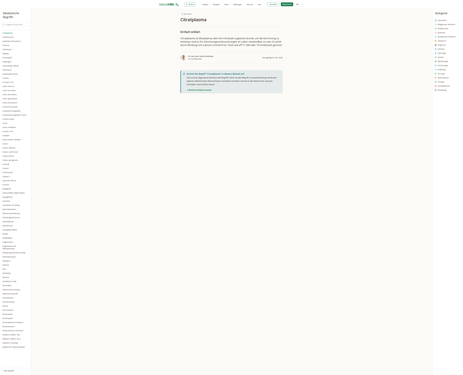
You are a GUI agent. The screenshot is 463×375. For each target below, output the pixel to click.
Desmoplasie (7, 318)
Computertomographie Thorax (14, 115)
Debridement (7, 226)
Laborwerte (188, 14)
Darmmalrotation (9, 209)
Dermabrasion (8, 298)
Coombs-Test (7, 131)
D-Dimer (5, 185)
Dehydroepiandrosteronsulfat (13, 253)
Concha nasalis (8, 119)
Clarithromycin (8, 37)
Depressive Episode (10, 294)
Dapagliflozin (7, 197)
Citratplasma (7, 33)
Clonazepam (7, 57)
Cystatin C (6, 176)
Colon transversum (9, 103)
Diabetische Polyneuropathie (13, 347)
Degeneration (7, 242)
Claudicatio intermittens (11, 41)
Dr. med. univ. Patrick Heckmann (200, 56)
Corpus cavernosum (10, 152)
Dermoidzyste (7, 310)
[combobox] (300, 4)
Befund (191, 4)
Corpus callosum (8, 148)
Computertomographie (11, 111)
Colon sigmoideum (9, 98)
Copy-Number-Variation (11, 139)
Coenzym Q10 (8, 82)
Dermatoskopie (8, 302)
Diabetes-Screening (10, 343)
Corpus (5, 144)
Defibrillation (7, 238)
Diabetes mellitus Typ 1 (11, 335)
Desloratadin (7, 314)
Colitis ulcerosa (8, 86)
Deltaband (6, 273)
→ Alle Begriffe (8, 371)
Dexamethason (8, 326)
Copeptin (5, 135)
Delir (4, 269)
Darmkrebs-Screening (10, 205)
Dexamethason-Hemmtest (12, 330)
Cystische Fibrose (9, 180)
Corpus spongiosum (10, 160)
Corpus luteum (8, 156)
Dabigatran (6, 189)
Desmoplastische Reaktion (12, 322)
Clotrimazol (6, 70)
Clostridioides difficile (10, 66)
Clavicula (5, 45)
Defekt (5, 234)
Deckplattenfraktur (9, 230)
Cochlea (5, 78)
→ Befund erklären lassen (199, 90)
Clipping (5, 53)
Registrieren (287, 4)
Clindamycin (7, 49)
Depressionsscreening (11, 289)
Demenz (5, 277)
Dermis (5, 306)
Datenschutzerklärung (11, 213)
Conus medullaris (9, 127)
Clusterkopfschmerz (10, 74)
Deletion (5, 265)
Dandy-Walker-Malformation (13, 193)
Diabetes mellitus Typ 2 (11, 339)
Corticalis (6, 164)
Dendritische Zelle (9, 281)
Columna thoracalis (9, 107)
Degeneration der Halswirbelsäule (9, 247)
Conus (4, 123)
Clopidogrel (6, 62)
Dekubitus (6, 261)
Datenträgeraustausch (11, 217)
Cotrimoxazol (7, 172)
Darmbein (6, 201)
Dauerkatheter (8, 221)
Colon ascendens (9, 90)
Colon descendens (9, 94)
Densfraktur (7, 285)
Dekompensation (9, 257)
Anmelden (273, 4)
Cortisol (5, 168)
